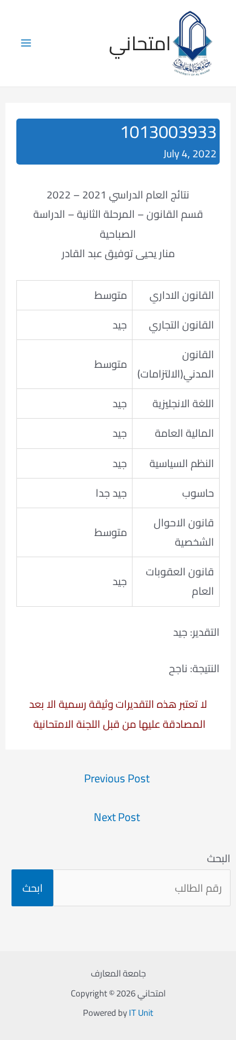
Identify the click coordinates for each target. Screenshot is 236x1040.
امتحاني (140, 43)
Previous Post (116, 778)
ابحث (32, 888)
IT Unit (141, 1012)
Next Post (117, 817)
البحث (219, 858)
